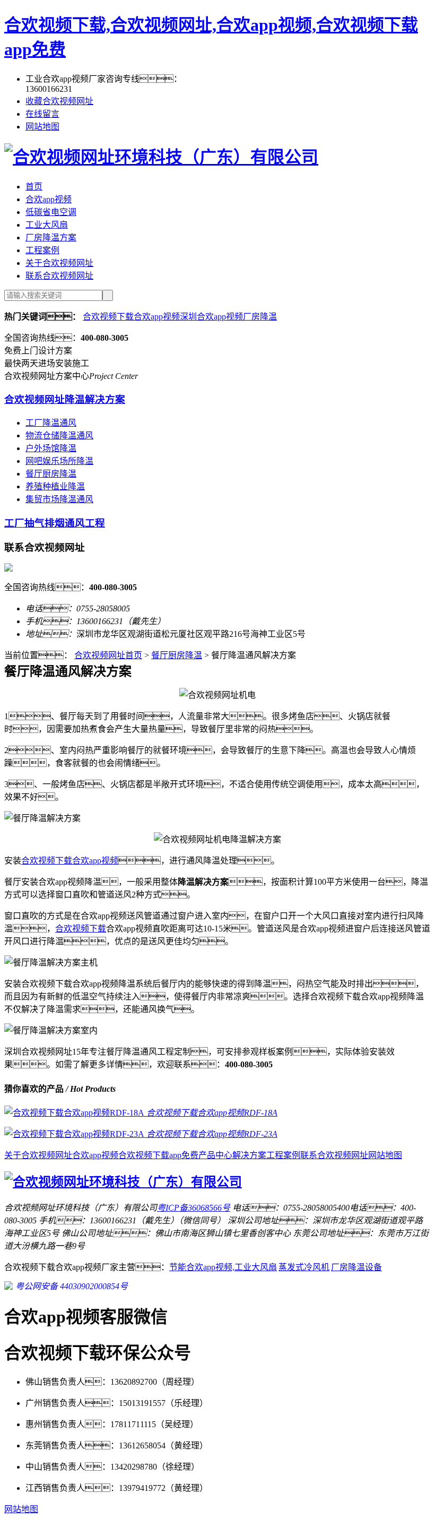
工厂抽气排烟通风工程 (54, 523)
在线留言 (42, 113)
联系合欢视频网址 (59, 275)
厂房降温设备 (356, 1267)
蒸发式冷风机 (304, 1267)
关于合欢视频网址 (59, 262)
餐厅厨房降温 (50, 473)
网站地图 (42, 126)
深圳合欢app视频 (211, 316)
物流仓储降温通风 (59, 435)
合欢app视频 (48, 199)
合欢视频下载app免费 (158, 1155)
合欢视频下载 (80, 928)
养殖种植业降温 (55, 486)
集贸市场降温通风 (59, 499)
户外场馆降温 (50, 448)
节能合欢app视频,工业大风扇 (223, 1267)
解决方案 (249, 1155)
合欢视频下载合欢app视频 (131, 316)
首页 (33, 186)
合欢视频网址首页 (108, 655)
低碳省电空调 (50, 212)
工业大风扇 (46, 224)
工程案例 (42, 250)
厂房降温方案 (50, 237)
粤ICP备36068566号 (193, 1207)
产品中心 (215, 1155)
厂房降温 (260, 316)
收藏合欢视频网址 (59, 101)
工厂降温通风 (50, 422)
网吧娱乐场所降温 (59, 460)
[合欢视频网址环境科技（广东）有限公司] (161, 157)
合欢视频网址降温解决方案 (64, 399)
